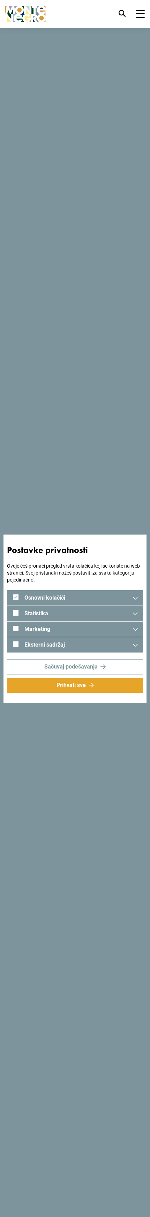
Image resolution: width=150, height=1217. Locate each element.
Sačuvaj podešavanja (71, 666)
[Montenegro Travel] (25, 14)
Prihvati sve (71, 685)
